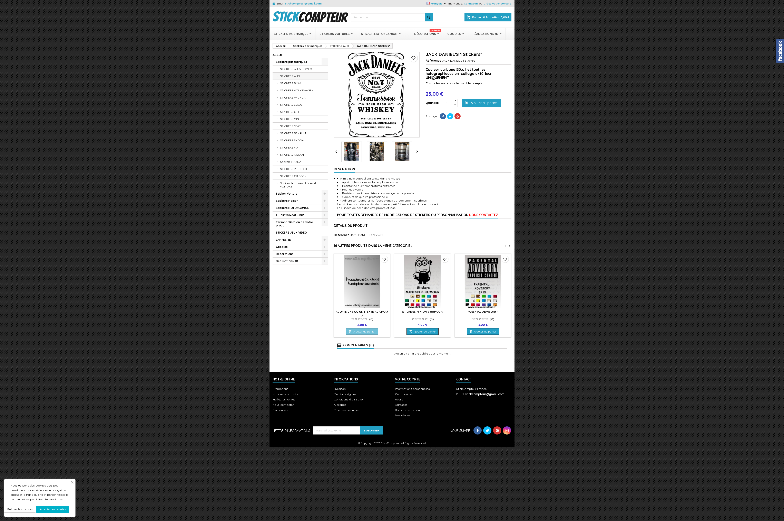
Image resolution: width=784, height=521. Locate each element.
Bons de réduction (407, 410)
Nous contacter (283, 405)
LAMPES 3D (283, 240)
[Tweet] (450, 116)
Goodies (281, 247)
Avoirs (399, 399)
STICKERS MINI (290, 119)
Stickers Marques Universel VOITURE (298, 184)
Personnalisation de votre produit (294, 223)
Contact (463, 379)
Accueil (279, 55)
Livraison (340, 389)
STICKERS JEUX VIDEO (291, 232)
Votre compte (407, 379)
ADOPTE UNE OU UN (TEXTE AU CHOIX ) (362, 313)
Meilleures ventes (284, 399)
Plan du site (280, 410)
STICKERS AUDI (290, 76)
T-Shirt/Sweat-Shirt (290, 215)
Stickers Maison (287, 201)
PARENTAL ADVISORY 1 (483, 312)
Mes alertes (402, 415)
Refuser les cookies (19, 509)
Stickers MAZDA (290, 162)
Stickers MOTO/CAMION (292, 208)
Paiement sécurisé (346, 410)
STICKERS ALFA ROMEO (296, 69)
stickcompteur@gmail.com (303, 3)
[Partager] (443, 116)
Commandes (404, 394)
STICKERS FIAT (290, 147)
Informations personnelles (412, 389)
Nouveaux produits (285, 394)
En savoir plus (54, 499)
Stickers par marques (291, 62)
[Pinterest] (457, 116)
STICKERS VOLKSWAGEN (297, 90)
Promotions (280, 389)
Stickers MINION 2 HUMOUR (422, 312)
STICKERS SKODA (292, 140)
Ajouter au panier (481, 103)
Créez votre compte (497, 3)
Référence (433, 60)
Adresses (401, 405)
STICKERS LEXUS (291, 104)
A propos (340, 405)
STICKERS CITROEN (293, 176)
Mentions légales (345, 394)
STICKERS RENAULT (293, 133)
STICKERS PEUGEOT (293, 169)
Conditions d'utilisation (349, 399)
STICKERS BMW (290, 83)
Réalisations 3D (287, 261)
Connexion (471, 3)
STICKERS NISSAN (292, 154)
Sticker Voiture (286, 193)
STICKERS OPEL (290, 112)
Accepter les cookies (52, 509)
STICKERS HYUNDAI (293, 97)
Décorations (284, 254)
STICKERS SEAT (290, 126)
